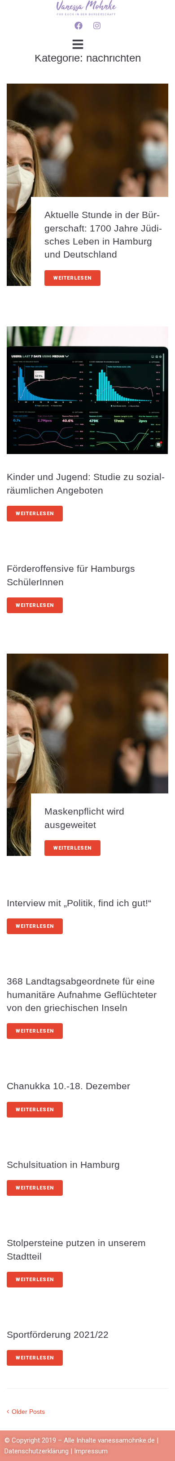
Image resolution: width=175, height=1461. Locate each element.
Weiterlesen (72, 278)
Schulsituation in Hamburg (63, 1164)
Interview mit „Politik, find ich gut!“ (79, 903)
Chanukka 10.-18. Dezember (68, 1086)
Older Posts (26, 1411)
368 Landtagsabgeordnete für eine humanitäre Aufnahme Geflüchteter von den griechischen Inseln (82, 994)
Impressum (91, 1451)
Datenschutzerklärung (37, 1451)
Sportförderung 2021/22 (58, 1334)
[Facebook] (78, 26)
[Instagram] (97, 26)
